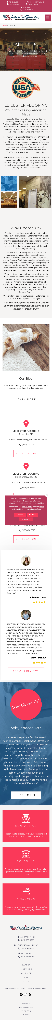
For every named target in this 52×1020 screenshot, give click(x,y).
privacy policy (27, 507)
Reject (32, 515)
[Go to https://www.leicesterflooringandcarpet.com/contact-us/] (26, 826)
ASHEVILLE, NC (14, 2)
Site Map (26, 1014)
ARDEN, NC (26, 7)
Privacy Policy (26, 1011)
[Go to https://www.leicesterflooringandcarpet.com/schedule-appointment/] (26, 862)
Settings (26, 519)
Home (5, 26)
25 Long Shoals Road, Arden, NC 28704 (27, 525)
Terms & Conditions (26, 1007)
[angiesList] (25, 995)
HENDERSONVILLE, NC (36, 2)
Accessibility (26, 1003)
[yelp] (30, 994)
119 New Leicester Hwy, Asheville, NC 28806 (27, 440)
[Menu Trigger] (48, 18)
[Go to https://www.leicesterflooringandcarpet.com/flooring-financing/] (26, 899)
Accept (20, 515)
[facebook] (21, 994)
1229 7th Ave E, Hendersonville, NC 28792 (27, 482)
